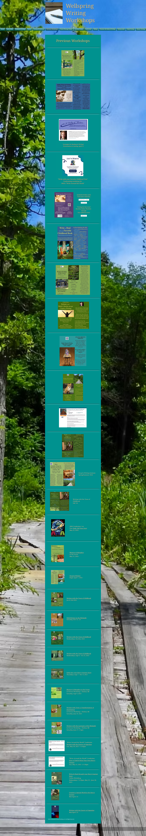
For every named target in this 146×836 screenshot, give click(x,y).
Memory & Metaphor (77, 552)
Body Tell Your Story (80, 528)
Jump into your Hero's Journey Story (79, 672)
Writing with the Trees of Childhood (79, 637)
